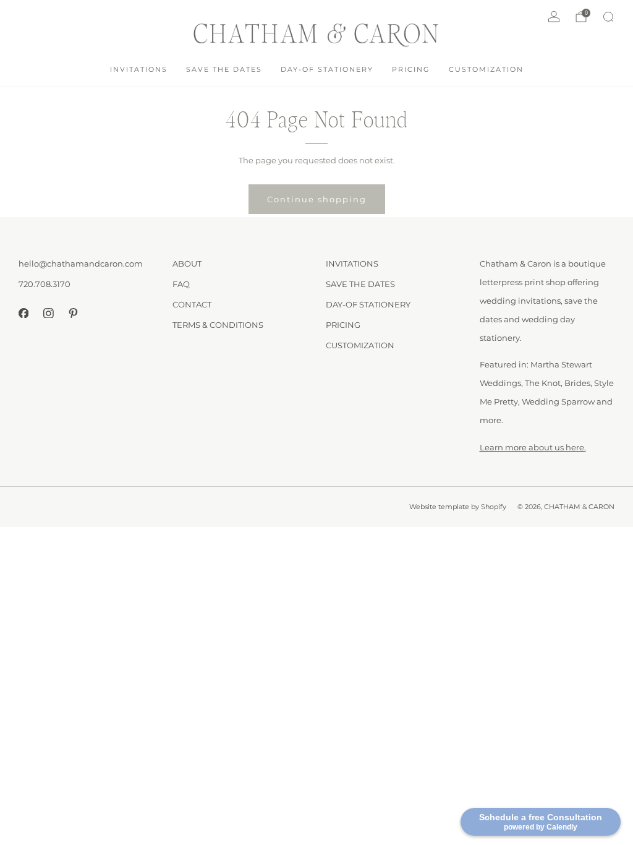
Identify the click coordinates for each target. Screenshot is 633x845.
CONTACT (191, 304)
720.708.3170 (44, 284)
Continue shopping (317, 199)
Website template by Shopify (457, 507)
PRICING (411, 69)
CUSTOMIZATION (486, 69)
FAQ (181, 284)
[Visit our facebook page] (23, 313)
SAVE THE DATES (224, 69)
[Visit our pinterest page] (73, 313)
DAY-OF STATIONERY (327, 69)
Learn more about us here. (533, 447)
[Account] (554, 17)
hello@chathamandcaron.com (81, 263)
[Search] (608, 17)
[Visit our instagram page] (48, 313)
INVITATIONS (139, 69)
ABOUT (187, 263)
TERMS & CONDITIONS (217, 325)
